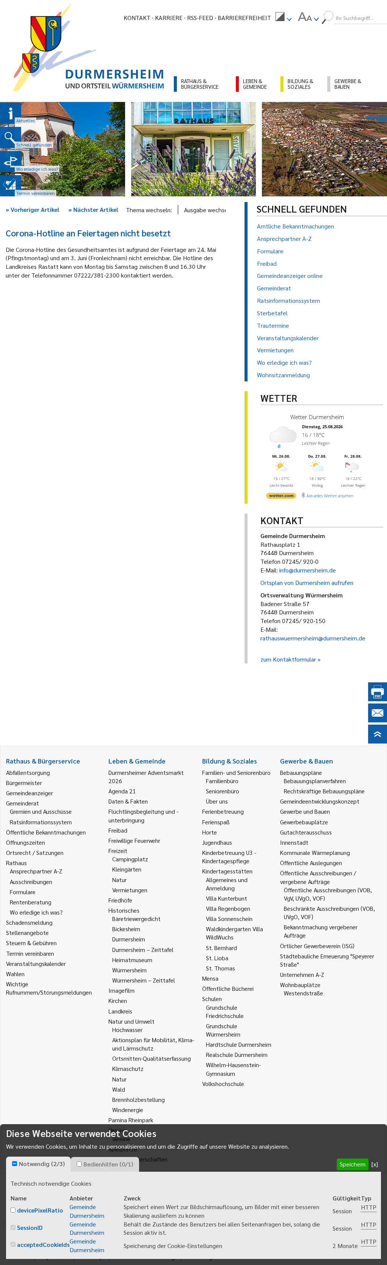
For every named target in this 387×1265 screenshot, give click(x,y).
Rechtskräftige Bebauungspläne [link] (324, 791)
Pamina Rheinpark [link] (130, 1120)
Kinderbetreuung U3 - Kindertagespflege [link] (229, 856)
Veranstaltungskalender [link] (36, 963)
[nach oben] (377, 741)
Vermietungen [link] (129, 890)
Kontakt (137, 18)
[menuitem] (283, 18)
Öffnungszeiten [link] (25, 842)
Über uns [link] (217, 801)
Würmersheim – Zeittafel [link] (143, 980)
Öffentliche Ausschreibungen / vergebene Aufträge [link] (318, 877)
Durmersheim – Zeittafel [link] (142, 949)
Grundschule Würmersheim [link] (223, 1030)
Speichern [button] (352, 1164)
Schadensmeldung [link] (29, 922)
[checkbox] (14, 1163)
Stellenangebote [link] (27, 932)
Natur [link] (119, 880)
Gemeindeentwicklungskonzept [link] (319, 801)
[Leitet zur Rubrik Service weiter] (10, 161)
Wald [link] (118, 1089)
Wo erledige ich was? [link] (36, 912)
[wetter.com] (281, 497)
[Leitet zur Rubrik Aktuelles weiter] (10, 113)
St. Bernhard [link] (221, 948)
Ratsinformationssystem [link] (41, 822)
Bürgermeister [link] (24, 783)
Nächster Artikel (93, 209)
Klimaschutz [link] (128, 1068)
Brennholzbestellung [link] (138, 1099)
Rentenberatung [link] (30, 902)
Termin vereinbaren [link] (30, 953)
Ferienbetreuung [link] (223, 811)
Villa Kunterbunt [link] (226, 898)
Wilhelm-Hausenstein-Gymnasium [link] (233, 1069)
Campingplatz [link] (130, 859)
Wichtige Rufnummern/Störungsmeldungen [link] (49, 988)
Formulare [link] (23, 892)
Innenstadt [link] (294, 842)
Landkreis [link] (120, 1011)
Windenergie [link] (127, 1110)
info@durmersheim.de (307, 570)
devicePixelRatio (40, 1210)
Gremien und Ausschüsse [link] (41, 811)
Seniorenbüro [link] (222, 791)
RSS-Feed (200, 18)
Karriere (169, 18)
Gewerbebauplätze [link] (304, 822)
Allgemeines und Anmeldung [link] (227, 884)
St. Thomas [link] (220, 968)
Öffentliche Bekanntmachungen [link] (46, 832)
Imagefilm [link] (121, 990)
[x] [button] (375, 1164)
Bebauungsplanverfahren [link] (315, 781)
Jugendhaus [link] (217, 842)
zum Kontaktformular (288, 659)
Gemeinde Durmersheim (87, 1211)
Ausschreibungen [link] (31, 882)
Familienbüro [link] (222, 781)
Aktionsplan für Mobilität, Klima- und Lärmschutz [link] (153, 1044)
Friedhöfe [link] (120, 900)
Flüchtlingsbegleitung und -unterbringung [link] (143, 815)
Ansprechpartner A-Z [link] (36, 871)
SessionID (30, 1227)
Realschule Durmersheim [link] (237, 1054)
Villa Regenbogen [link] (228, 908)
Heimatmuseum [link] (132, 960)
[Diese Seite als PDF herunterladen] (377, 699)
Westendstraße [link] (303, 993)
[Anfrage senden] (377, 720)
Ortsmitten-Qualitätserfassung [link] (151, 1058)
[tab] (38, 1164)
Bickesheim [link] (126, 929)
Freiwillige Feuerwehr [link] (134, 840)
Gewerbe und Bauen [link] (305, 811)
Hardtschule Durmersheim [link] (238, 1044)
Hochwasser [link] (127, 1030)
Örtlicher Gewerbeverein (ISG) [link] (317, 946)
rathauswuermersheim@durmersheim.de (312, 638)
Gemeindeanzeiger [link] (29, 793)
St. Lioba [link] (217, 958)
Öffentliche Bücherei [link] (228, 988)
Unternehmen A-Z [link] (302, 974)
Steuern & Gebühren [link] (31, 943)
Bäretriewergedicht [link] (136, 919)
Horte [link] (209, 832)
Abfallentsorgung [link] (28, 772)
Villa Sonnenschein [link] (229, 919)
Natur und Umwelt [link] (131, 1021)
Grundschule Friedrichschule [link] (225, 1011)
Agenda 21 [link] (122, 791)
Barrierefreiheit (244, 18)
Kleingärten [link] (126, 869)
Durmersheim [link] (128, 939)
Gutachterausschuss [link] (306, 832)
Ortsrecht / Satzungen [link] (34, 852)
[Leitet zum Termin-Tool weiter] (10, 185)
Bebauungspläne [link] (301, 772)
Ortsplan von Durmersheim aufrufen (306, 582)
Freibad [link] (117, 830)
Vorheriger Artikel (32, 209)
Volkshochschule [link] (223, 1084)
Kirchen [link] (117, 1000)
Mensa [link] (210, 978)
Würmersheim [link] (129, 970)
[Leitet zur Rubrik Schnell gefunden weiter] (10, 137)
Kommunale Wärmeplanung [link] (315, 852)
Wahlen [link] (15, 974)
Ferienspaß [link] (216, 822)
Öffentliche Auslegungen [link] (311, 863)
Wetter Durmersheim (317, 417)
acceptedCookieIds (43, 1244)
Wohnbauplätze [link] (300, 985)
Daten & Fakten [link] (128, 801)
